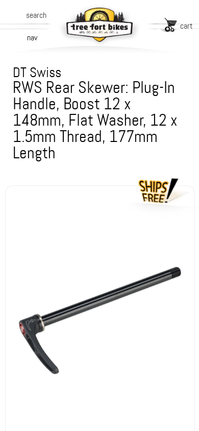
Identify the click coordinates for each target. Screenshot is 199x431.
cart (186, 25)
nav (32, 37)
